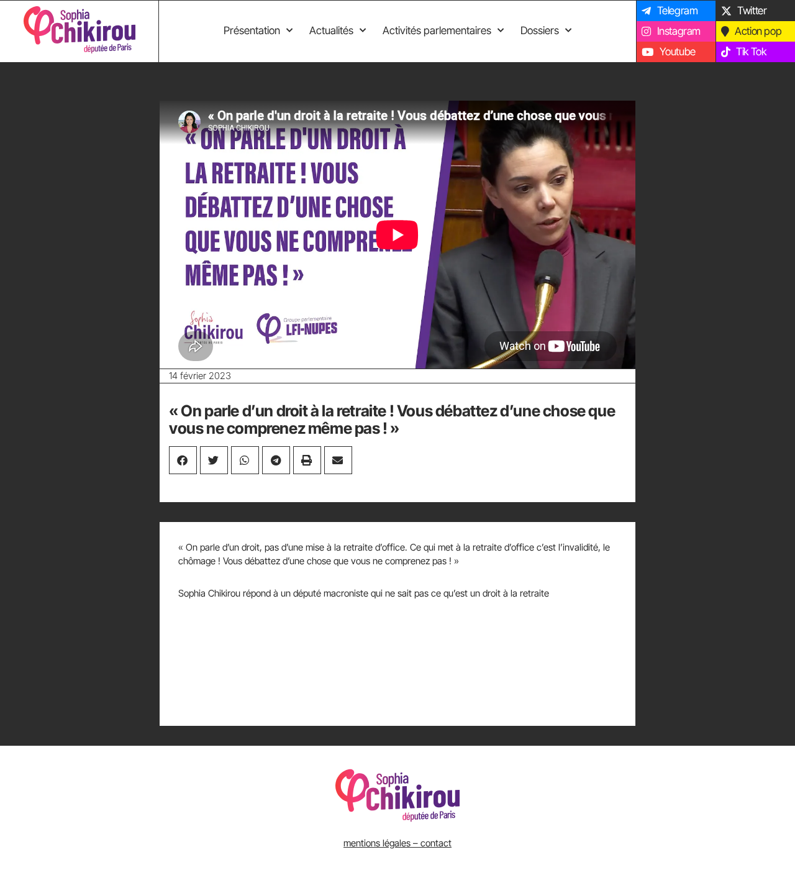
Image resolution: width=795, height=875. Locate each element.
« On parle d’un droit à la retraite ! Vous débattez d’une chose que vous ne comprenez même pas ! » (392, 419)
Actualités (331, 30)
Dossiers (539, 30)
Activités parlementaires (437, 30)
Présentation (252, 30)
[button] (183, 460)
